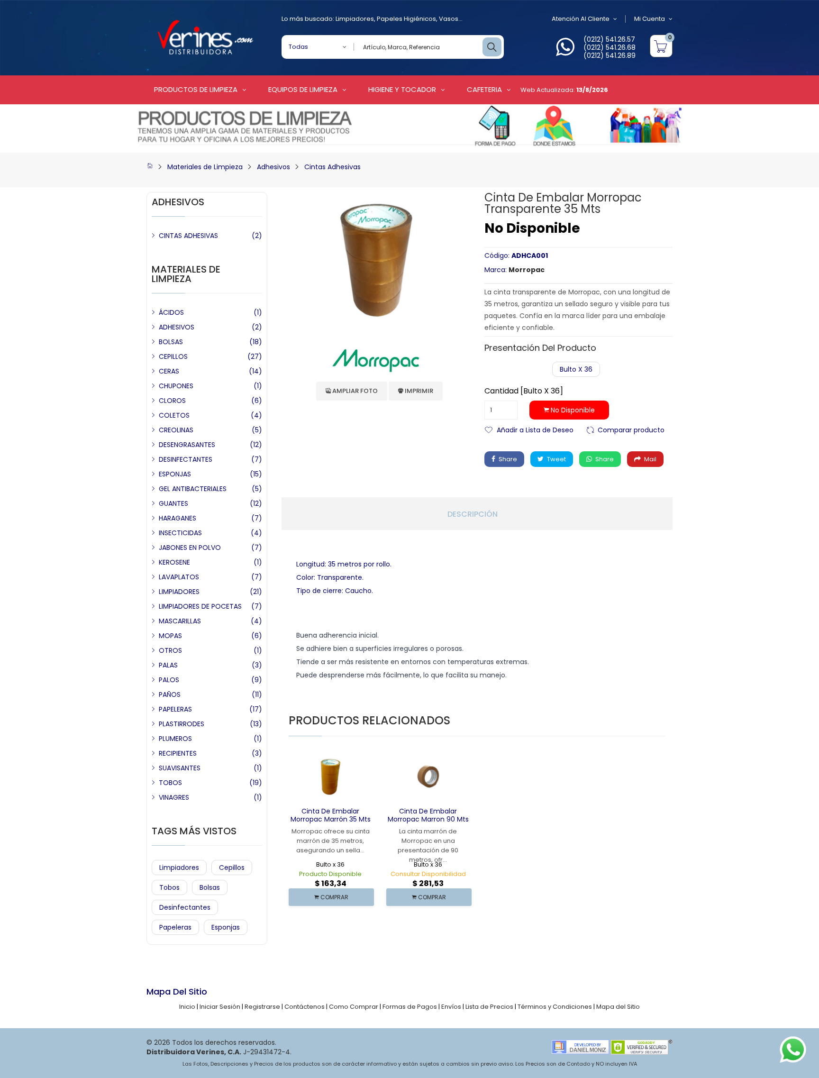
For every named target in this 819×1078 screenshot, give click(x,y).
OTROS (170, 650)
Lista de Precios (489, 1006)
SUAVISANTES (179, 768)
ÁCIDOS (171, 312)
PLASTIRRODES (181, 724)
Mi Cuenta (649, 18)
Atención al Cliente (581, 18)
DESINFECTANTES (185, 459)
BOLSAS (171, 342)
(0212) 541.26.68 (609, 47)
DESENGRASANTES (187, 444)
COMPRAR (333, 897)
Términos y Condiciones (555, 1006)
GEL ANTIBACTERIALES (193, 488)
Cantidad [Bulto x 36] (523, 391)
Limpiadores (355, 18)
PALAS (168, 665)
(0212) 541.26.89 (609, 55)
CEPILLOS (173, 356)
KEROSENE (174, 562)
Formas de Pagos (409, 1006)
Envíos (451, 1006)
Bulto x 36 (576, 369)
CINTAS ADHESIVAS (188, 235)
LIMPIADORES (179, 591)
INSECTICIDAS (180, 533)
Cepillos (232, 867)
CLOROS (172, 400)
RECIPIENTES (178, 753)
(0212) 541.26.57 (609, 39)
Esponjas (225, 927)
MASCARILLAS (180, 621)
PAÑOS (170, 694)
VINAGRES (174, 797)
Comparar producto (631, 429)
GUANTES (173, 503)
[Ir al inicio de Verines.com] (149, 167)
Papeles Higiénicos (406, 18)
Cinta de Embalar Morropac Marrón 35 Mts (331, 815)
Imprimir (418, 390)
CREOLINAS (176, 430)
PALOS (169, 680)
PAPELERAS (175, 709)
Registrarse (262, 1006)
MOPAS (170, 635)
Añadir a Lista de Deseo (535, 429)
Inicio (187, 1006)
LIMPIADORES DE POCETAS (200, 606)
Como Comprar (353, 1006)
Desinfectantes (184, 907)
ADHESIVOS (176, 327)
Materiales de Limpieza (205, 167)
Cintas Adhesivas (332, 167)
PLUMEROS (175, 738)
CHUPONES (176, 386)
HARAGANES (177, 518)
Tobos (169, 887)
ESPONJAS (175, 474)
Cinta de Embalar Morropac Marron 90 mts (428, 815)
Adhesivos (273, 167)
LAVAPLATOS (179, 577)
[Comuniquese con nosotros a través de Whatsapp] (565, 52)
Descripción (472, 514)
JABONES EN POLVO (190, 547)
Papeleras (175, 927)
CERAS (169, 371)
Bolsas (210, 887)
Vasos (448, 18)
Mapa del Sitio (618, 1006)
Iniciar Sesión (220, 1006)
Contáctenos (304, 1006)
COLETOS (174, 415)
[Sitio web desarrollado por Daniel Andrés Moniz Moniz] (580, 1046)
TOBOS (170, 782)
